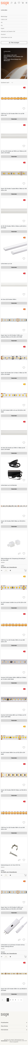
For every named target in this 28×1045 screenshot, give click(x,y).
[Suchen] (11, 3)
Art (1, 22)
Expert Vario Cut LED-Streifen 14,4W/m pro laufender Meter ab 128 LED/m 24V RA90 (12, 908)
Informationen (4, 1029)
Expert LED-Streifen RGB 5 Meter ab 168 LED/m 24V (13, 521)
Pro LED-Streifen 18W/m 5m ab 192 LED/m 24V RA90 (13, 753)
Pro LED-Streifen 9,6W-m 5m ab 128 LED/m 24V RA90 (13, 411)
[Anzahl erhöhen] (10, 570)
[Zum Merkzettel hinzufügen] (24, 108)
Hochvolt (3, 34)
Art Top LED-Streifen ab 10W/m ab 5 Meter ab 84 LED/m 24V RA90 (13, 151)
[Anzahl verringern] (1, 570)
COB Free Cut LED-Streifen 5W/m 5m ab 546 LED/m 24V (12, 114)
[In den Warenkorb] (25, 570)
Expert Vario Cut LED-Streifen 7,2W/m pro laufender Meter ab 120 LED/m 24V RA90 (11, 336)
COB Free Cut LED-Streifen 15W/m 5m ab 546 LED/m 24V (13, 828)
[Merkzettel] (19, 3)
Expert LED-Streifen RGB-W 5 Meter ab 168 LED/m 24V (14, 790)
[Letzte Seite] (21, 1000)
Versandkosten (4, 1040)
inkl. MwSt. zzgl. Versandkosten (9, 567)
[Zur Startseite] (5, 1015)
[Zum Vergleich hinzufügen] (19, 553)
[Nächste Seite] (18, 1000)
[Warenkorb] (23, 3)
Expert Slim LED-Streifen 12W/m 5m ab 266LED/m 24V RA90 (14, 989)
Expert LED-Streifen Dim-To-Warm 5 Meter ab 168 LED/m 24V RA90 (14, 373)
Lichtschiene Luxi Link (6, 37)
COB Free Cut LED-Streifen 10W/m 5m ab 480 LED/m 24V (13, 640)
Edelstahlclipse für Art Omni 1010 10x (10, 865)
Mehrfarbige (4, 16)
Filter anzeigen (15, 42)
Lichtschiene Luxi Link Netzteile (9, 485)
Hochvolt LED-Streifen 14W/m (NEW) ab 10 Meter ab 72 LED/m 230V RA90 (13, 678)
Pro (2, 25)
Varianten (14, 119)
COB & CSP (4, 19)
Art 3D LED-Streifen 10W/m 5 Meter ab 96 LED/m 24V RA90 (13, 227)
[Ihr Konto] (15, 3)
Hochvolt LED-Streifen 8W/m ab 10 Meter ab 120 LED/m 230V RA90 (13, 715)
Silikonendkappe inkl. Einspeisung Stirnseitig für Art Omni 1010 (13, 559)
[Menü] (26, 3)
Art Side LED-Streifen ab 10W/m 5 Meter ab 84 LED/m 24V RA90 (13, 448)
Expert (2, 28)
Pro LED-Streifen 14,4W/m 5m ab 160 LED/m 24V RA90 (13, 603)
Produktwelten (4, 1022)
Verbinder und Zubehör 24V (8, 31)
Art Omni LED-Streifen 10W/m (8, 299)
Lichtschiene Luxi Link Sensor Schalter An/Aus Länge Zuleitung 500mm (13, 945)
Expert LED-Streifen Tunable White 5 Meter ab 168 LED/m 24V (14, 189)
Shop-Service (4, 1026)
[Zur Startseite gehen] (5, 3)
